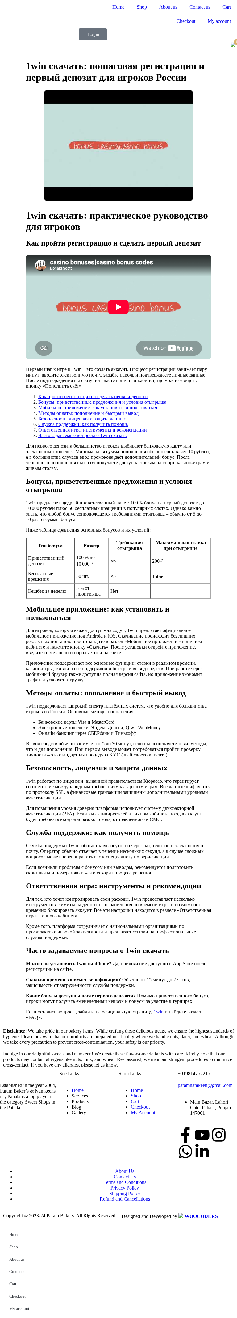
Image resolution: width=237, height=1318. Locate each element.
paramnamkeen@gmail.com (205, 1085)
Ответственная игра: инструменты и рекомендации (92, 429)
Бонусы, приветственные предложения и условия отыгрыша (102, 402)
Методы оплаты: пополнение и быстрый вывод (88, 413)
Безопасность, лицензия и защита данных (82, 418)
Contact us (199, 7)
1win (159, 1011)
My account (219, 21)
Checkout (186, 21)
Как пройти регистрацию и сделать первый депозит (93, 396)
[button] (93, 34)
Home (118, 7)
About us (168, 7)
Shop (142, 7)
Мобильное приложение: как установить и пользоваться (97, 407)
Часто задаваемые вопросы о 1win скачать (82, 435)
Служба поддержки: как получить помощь (83, 424)
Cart (226, 7)
